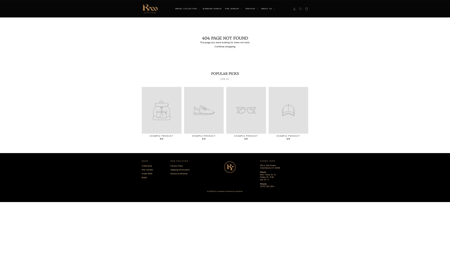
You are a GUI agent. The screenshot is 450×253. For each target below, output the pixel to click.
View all (225, 79)
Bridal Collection (187, 8)
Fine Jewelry (232, 8)
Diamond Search (212, 8)
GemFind (239, 191)
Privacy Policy (177, 166)
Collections (147, 166)
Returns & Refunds (179, 173)
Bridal (144, 177)
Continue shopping (225, 46)
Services (251, 8)
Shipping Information (180, 170)
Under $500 (147, 173)
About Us (267, 8)
